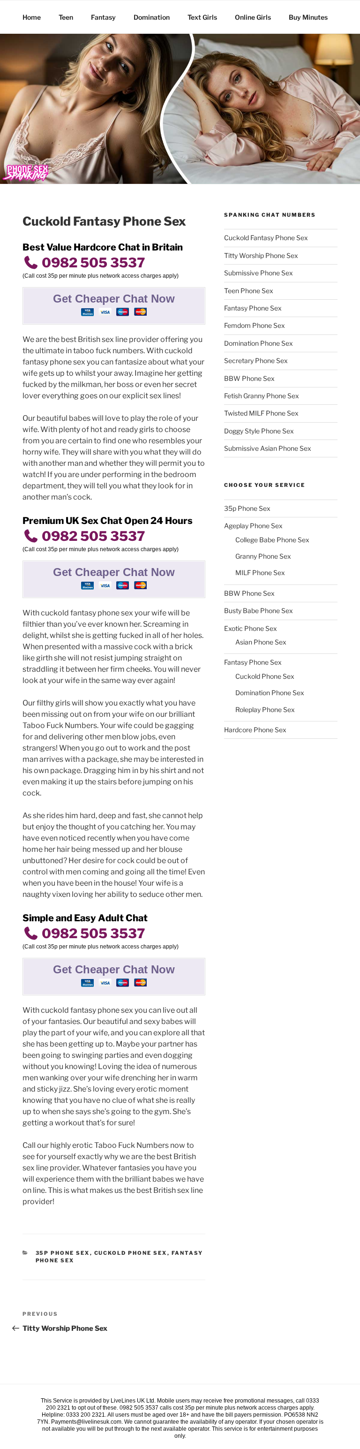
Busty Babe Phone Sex (258, 610)
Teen (66, 17)
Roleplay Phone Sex (265, 709)
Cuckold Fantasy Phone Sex (266, 238)
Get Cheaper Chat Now (114, 298)
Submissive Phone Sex (258, 273)
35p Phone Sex (63, 1253)
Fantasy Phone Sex (253, 308)
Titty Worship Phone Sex (261, 255)
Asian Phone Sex (260, 642)
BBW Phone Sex (249, 378)
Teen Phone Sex (248, 291)
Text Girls (202, 17)
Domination (152, 17)
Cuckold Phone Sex (130, 1253)
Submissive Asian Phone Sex (267, 448)
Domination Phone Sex (258, 343)
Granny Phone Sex (263, 556)
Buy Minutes (308, 17)
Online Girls (253, 17)
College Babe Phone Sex (272, 540)
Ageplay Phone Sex (253, 526)
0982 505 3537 (92, 263)
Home (31, 17)
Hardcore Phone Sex (255, 730)
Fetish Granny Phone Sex (261, 396)
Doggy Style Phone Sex (259, 431)
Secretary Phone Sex (256, 360)
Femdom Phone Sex (254, 325)
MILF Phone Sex (260, 573)
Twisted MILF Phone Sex (261, 413)
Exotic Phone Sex (250, 628)
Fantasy (103, 17)
